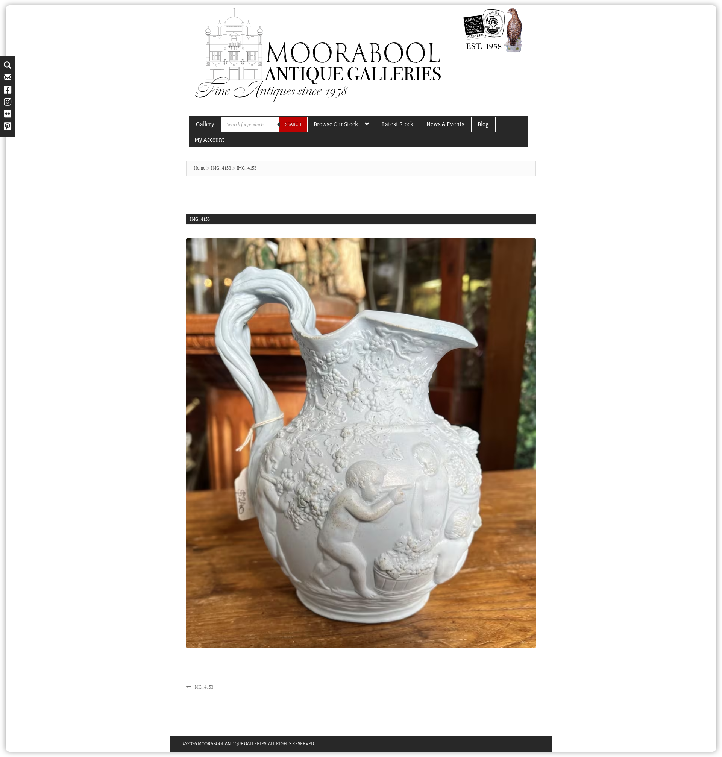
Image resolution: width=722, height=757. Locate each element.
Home (199, 168)
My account (209, 139)
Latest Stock (397, 124)
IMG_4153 (221, 168)
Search (293, 124)
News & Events (445, 124)
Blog (483, 124)
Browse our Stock (336, 124)
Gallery (205, 124)
